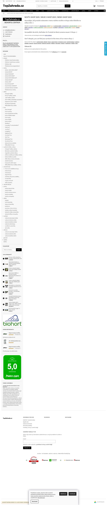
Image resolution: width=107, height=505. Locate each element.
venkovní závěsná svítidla (10, 220)
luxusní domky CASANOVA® (11, 86)
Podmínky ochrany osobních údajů (30, 427)
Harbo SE (55, 453)
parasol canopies (37, 43)
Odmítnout (63, 494)
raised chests (55, 42)
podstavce (7, 206)
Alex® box (7, 137)
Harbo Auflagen (48, 35)
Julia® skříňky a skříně (10, 97)
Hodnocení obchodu (63, 1)
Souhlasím (72, 494)
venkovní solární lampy (10, 224)
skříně (5, 92)
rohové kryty (8, 172)
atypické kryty (8, 174)
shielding (27, 43)
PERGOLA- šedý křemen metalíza (12, 62)
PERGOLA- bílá (8, 64)
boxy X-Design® (8, 109)
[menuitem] (4, 11)
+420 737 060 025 (8, 32)
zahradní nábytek (7, 184)
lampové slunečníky (9, 204)
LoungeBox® (8, 131)
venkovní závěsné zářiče (10, 234)
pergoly (5, 58)
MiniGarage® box (8, 139)
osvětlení (6, 216)
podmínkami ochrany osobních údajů (44, 444)
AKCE (5, 54)
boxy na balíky (8, 119)
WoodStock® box (9, 141)
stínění (5, 198)
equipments (68, 43)
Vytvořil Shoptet (100, 502)
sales (76, 43)
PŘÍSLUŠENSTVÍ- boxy (9, 145)
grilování (5, 238)
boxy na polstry (8, 111)
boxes (49, 42)
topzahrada (7, 36)
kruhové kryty (8, 171)
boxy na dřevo (8, 121)
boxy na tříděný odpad (10, 115)
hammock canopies (46, 43)
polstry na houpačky (9, 196)
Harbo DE (51, 453)
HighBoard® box (8, 133)
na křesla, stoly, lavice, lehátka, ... (12, 176)
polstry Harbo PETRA (9, 188)
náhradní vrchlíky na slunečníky (12, 212)
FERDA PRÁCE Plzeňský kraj (64, 453)
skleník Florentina (9, 161)
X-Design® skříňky (9, 94)
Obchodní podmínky (27, 425)
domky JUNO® (8, 82)
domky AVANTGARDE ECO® (11, 78)
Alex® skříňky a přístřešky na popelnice (13, 99)
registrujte (64, 52)
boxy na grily (8, 117)
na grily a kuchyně (9, 180)
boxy (5, 107)
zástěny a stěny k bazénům (11, 210)
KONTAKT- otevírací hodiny (42, 1)
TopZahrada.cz (8, 34)
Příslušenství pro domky (10, 90)
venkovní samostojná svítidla (11, 218)
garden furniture (70, 42)
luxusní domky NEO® (9, 84)
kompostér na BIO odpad (10, 163)
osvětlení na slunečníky (10, 226)
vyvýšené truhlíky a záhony (9, 147)
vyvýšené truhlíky (57, 26)
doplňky (5, 240)
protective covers (62, 42)
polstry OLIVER (8, 190)
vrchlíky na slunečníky (38, 27)
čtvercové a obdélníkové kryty (12, 169)
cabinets (45, 42)
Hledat (67, 6)
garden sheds (40, 42)
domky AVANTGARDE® (10, 76)
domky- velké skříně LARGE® (11, 70)
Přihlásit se (27, 448)
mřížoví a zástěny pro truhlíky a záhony (13, 155)
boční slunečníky (8, 202)
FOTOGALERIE (45, 453)
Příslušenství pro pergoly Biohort (12, 66)
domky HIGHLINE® (9, 80)
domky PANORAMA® (9, 74)
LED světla (7, 228)
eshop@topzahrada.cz (10, 30)
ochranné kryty (7, 167)
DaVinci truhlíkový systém (10, 157)
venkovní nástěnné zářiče (10, 236)
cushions (77, 42)
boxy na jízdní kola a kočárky (11, 113)
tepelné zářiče (68, 27)
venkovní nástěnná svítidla (11, 222)
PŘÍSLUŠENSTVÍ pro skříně (10, 105)
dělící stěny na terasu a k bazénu (12, 159)
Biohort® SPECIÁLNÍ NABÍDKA (10, 56)
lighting (53, 43)
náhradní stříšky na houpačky (11, 214)
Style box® (7, 127)
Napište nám (53, 1)
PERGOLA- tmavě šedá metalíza (12, 60)
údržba (5, 242)
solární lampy (61, 27)
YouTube (39, 453)
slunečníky (30, 27)
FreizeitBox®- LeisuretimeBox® (12, 125)
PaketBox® (7, 123)
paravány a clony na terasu (11, 208)
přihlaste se (55, 52)
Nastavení (34, 501)
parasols (31, 43)
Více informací (41, 498)
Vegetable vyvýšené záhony (11, 153)
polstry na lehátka (9, 194)
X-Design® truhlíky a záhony (11, 149)
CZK (96, 1)
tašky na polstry (8, 182)
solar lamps (57, 43)
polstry (5, 186)
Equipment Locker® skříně (11, 101)
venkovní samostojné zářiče (11, 232)
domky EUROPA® (8, 72)
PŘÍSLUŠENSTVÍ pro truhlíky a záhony (13, 165)
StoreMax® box (8, 135)
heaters (63, 43)
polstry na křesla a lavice (10, 192)
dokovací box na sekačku (10, 143)
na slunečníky (8, 178)
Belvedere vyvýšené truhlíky (11, 151)
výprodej (27, 29)
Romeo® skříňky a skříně (10, 95)
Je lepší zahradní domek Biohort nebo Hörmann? (11, 386)
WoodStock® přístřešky (10, 103)
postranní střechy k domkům (11, 88)
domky (5, 68)
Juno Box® (7, 129)
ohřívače (5, 230)
